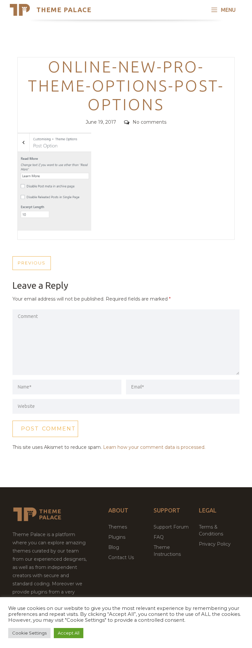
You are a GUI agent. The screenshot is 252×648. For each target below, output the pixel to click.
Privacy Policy (215, 544)
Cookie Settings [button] (29, 633)
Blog (113, 547)
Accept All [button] (68, 633)
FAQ (159, 537)
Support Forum (171, 527)
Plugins (116, 537)
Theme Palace (64, 9)
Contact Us (121, 557)
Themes (117, 527)
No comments (149, 122)
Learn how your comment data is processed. (154, 447)
